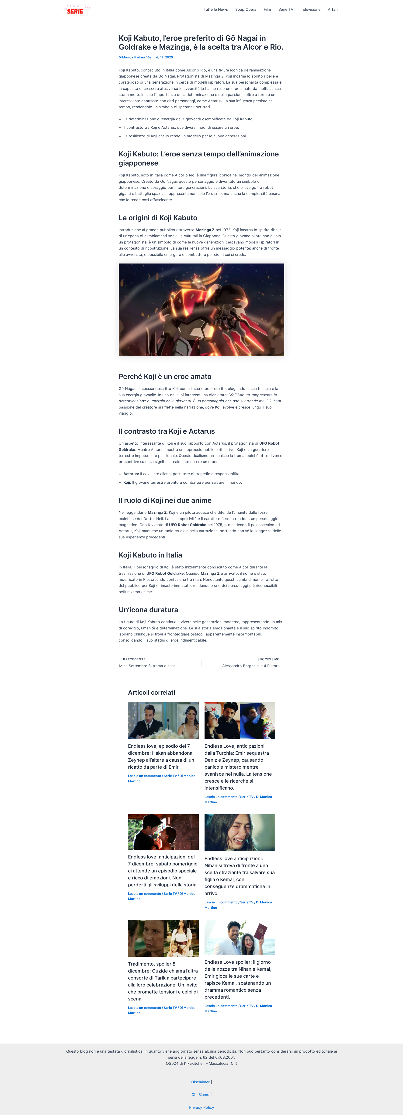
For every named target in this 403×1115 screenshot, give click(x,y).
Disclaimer (200, 1082)
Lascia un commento (144, 776)
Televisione (310, 9)
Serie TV (285, 9)
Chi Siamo (200, 1094)
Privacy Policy (201, 1107)
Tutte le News (216, 9)
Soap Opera (245, 9)
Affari (333, 9)
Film (267, 9)
